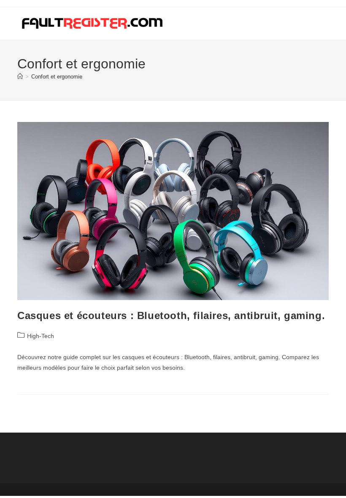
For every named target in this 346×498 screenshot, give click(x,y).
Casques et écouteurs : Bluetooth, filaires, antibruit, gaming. (171, 315)
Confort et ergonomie (56, 76)
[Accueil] (20, 76)
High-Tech (40, 336)
